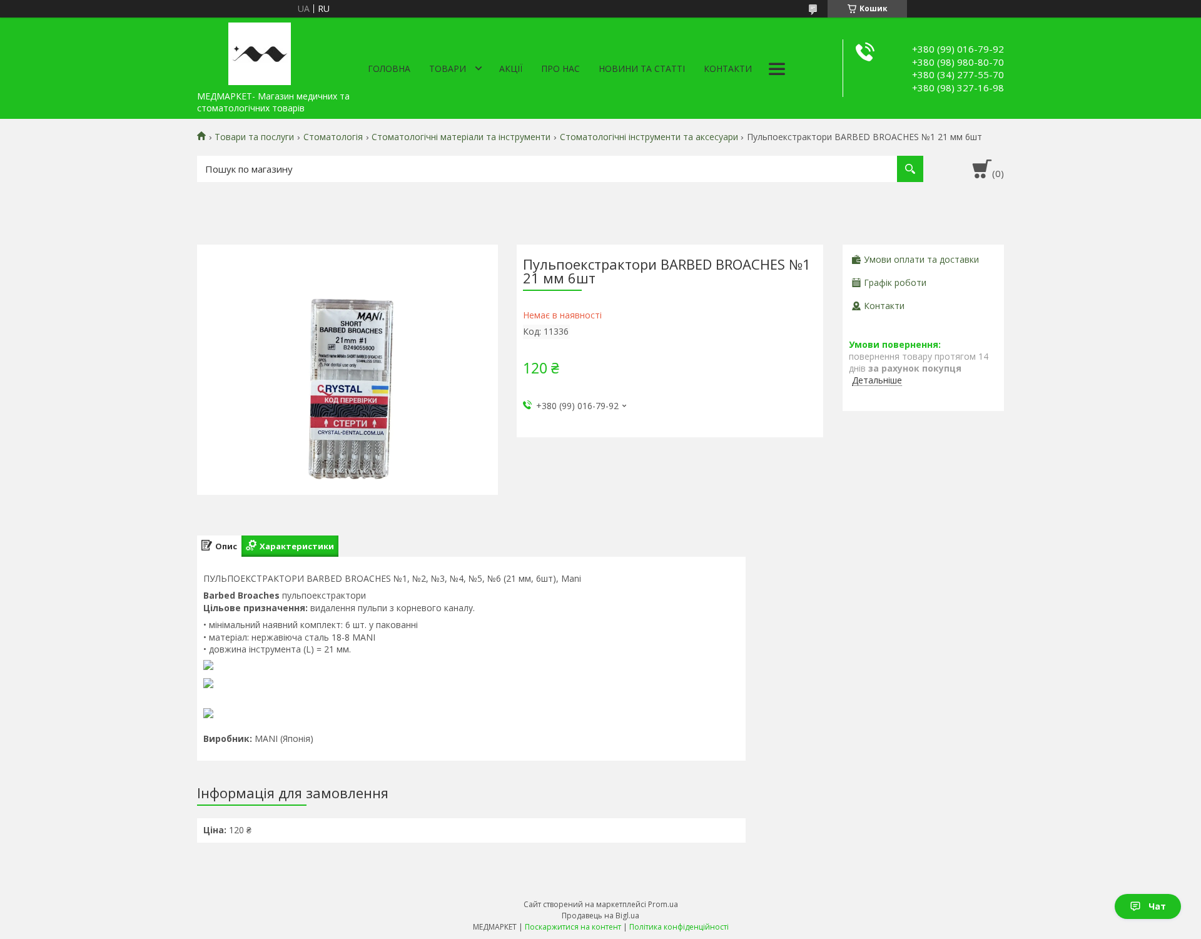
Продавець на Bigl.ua (600, 915)
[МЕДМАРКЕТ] (259, 51)
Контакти (728, 68)
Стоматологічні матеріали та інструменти (461, 137)
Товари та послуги (254, 137)
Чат (1157, 906)
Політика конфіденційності (679, 926)
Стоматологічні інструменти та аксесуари (649, 137)
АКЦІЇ (510, 68)
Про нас (560, 68)
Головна (389, 68)
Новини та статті (642, 68)
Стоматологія (333, 137)
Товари (447, 68)
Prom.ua (663, 904)
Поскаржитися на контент (573, 926)
